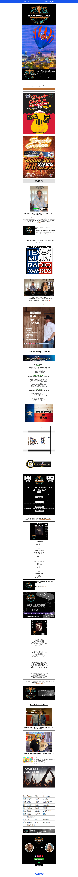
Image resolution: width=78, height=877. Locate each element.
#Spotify (42, 304)
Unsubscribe (32, 870)
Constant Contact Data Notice (43, 870)
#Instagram (32, 304)
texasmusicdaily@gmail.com (46, 519)
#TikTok (39, 304)
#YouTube (46, 304)
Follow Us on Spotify (39, 859)
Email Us (39, 865)
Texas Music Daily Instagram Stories (39, 181)
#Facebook (36, 304)
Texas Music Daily (50, 86)
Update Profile (36, 870)
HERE (40, 222)
